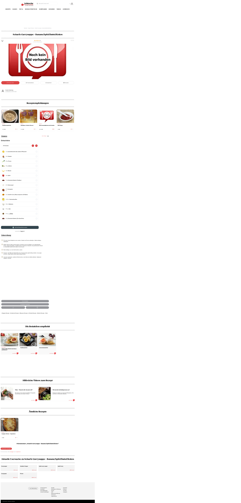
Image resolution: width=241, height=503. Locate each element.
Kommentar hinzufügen (6, 448)
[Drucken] (37, 307)
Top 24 (21, 9)
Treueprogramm (43, 487)
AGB (52, 491)
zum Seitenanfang (33, 488)
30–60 (2, 40)
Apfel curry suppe (43, 466)
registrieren (18, 451)
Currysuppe (4, 466)
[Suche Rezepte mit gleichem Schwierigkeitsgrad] (72, 40)
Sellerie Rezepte (41, 313)
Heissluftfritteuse (31, 9)
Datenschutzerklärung (55, 493)
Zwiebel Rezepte (32, 313)
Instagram (65, 491)
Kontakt (52, 487)
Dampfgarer (43, 9)
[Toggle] (71, 4)
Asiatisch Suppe (24, 466)
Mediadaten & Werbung (56, 489)
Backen (15, 9)
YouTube (65, 490)
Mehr (46, 313)
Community (66, 9)
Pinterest (65, 489)
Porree (21, 473)
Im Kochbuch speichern (25, 304)
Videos (59, 9)
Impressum (53, 494)
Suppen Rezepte (5, 313)
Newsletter (42, 489)
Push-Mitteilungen (44, 490)
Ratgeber (52, 9)
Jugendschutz (54, 496)
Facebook (65, 487)
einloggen (12, 451)
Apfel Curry (60, 466)
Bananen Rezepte (24, 313)
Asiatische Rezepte (15, 313)
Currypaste (4, 473)
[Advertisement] (37, 366)
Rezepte (8, 9)
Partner (52, 490)
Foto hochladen (25, 301)
